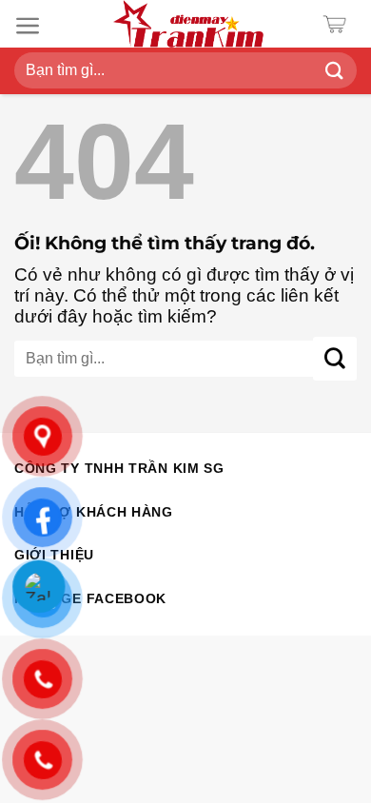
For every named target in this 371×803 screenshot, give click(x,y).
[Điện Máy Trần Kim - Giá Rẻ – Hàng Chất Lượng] (188, 24)
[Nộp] (334, 70)
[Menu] (28, 25)
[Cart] (339, 24)
